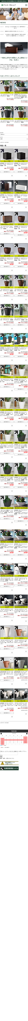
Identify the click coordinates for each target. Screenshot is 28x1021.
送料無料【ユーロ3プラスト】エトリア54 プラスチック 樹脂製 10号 (7, 259)
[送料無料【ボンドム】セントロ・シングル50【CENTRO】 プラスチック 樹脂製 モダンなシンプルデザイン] (21, 502)
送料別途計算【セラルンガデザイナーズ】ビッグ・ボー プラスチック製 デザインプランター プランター (20, 673)
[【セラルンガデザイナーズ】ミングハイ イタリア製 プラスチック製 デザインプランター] (7, 632)
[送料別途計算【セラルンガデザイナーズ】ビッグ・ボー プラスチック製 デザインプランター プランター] (21, 664)
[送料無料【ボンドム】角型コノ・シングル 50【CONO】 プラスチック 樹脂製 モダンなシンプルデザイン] (7, 469)
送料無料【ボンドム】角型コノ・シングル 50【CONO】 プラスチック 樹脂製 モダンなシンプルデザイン (7, 479)
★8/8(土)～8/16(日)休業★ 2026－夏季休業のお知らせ (14, 1)
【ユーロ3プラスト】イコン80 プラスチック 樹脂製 (7, 95)
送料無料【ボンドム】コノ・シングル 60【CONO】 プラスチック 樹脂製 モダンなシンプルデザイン (20, 414)
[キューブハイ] (7, 187)
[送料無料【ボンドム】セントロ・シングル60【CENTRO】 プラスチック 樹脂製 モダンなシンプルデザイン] (21, 87)
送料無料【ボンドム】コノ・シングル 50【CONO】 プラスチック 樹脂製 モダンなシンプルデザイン (6, 414)
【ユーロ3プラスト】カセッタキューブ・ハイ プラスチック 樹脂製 (6, 227)
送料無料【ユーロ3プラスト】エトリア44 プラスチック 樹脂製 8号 (21, 227)
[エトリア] (21, 218)
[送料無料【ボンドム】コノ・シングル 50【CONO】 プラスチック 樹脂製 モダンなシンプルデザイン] (7, 404)
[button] (1, 13)
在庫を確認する (6, 171)
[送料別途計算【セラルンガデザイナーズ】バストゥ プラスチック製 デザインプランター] (7, 664)
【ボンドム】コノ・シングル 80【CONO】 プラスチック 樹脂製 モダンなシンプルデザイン (7, 446)
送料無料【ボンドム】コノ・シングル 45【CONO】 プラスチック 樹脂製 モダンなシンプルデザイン (20, 381)
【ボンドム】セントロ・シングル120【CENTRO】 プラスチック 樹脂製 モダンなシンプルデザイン (6, 579)
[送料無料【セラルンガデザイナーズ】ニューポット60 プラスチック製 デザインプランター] (7, 695)
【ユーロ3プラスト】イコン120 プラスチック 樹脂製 (7, 121)
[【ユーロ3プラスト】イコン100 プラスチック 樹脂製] (21, 113)
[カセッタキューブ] (21, 187)
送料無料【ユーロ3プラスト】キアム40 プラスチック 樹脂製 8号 (21, 349)
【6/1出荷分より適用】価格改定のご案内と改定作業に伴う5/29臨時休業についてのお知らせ (15, 35)
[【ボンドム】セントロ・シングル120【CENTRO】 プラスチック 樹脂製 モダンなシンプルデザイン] (7, 570)
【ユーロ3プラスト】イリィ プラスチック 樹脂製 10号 (21, 319)
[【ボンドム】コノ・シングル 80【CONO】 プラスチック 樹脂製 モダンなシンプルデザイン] (7, 437)
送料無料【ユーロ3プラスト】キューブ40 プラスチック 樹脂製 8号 (7, 164)
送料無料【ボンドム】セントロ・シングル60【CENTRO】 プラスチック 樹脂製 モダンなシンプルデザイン (21, 96)
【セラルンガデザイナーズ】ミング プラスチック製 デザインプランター (6, 610)
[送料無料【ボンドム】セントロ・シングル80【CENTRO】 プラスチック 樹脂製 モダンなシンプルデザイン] (21, 536)
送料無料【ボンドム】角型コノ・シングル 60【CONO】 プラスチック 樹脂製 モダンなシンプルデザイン (21, 479)
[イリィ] (21, 310)
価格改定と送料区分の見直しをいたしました (14, 31)
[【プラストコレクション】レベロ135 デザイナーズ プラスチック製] (21, 570)
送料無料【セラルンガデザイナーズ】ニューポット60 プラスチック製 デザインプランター (7, 705)
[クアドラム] (7, 371)
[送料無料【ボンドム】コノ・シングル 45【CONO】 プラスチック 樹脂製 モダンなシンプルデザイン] (21, 371)
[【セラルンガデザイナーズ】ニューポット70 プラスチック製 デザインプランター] (21, 695)
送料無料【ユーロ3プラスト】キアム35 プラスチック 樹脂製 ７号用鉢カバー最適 (7, 349)
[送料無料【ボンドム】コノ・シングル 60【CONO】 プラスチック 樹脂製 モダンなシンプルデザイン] (21, 404)
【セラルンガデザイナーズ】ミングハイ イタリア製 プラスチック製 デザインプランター (6, 642)
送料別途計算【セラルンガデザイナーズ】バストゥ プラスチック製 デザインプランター (6, 673)
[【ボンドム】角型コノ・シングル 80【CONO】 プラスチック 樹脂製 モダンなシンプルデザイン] (7, 502)
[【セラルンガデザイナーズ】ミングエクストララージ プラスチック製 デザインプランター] (21, 601)
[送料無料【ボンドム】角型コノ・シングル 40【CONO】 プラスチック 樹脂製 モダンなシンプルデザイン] (21, 437)
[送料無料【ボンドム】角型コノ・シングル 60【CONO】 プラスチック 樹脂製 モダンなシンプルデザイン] (21, 469)
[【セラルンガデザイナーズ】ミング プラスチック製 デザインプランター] (7, 601)
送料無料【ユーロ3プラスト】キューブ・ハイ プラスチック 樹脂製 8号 (7, 196)
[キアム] (7, 340)
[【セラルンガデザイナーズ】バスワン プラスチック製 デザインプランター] (21, 632)
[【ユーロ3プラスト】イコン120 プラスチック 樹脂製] (7, 113)
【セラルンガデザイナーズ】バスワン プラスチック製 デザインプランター (20, 641)
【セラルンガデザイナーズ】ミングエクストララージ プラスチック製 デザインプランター (20, 611)
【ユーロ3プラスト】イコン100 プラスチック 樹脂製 (20, 290)
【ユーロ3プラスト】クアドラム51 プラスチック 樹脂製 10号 (6, 380)
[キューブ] (7, 155)
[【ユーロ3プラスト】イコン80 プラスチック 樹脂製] (7, 87)
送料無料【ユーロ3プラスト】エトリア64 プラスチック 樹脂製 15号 (21, 259)
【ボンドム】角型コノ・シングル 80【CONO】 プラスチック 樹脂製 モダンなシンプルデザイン (6, 512)
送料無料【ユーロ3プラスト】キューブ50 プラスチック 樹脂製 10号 (21, 164)
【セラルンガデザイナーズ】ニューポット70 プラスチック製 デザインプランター (20, 704)
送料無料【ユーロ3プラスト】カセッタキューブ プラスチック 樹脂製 (21, 196)
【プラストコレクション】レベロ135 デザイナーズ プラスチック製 (20, 579)
